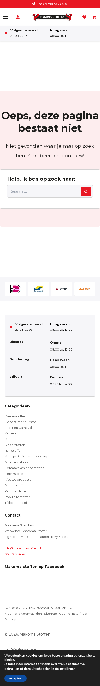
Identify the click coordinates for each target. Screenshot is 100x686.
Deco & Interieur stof (20, 422)
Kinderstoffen (15, 445)
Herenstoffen (15, 474)
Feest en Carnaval (18, 427)
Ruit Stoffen (13, 450)
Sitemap (50, 613)
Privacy (10, 619)
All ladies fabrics (16, 462)
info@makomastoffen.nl (23, 548)
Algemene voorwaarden (23, 613)
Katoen (10, 433)
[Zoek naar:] (50, 191)
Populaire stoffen (17, 497)
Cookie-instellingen (74, 613)
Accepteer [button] (15, 678)
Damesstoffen (15, 416)
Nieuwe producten (19, 479)
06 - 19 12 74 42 (15, 554)
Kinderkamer (15, 439)
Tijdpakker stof (16, 502)
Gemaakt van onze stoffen (24, 468)
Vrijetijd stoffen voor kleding (26, 456)
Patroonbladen (16, 491)
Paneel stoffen (16, 485)
